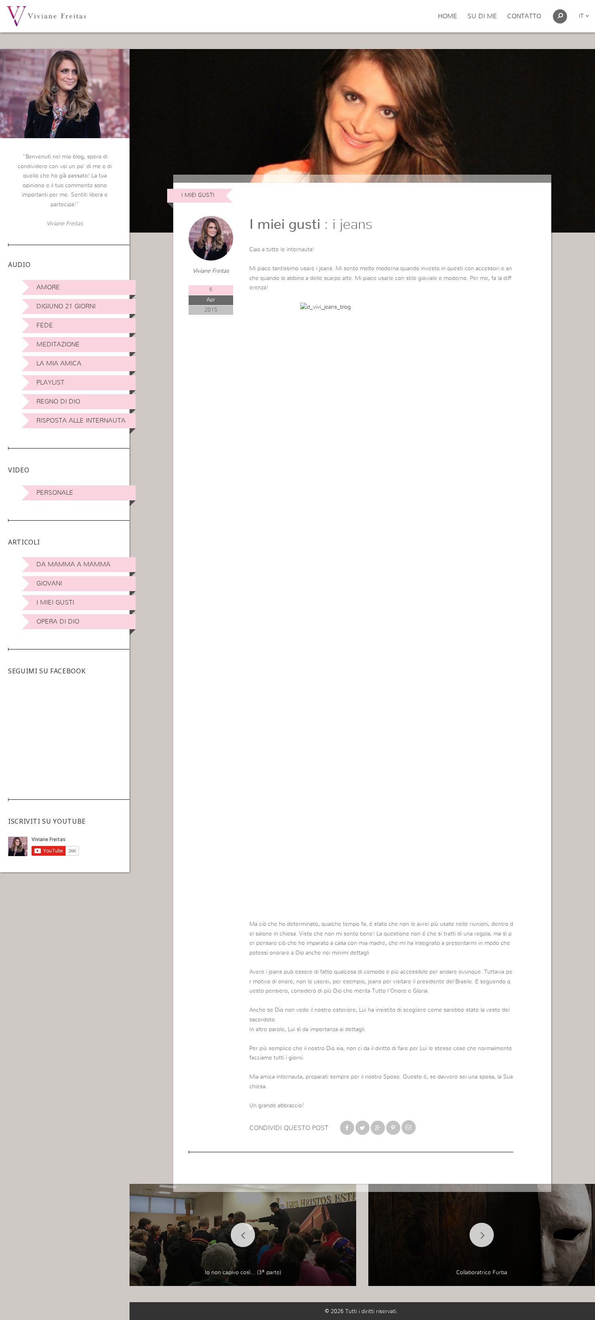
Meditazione (58, 344)
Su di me (482, 16)
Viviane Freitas (211, 271)
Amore (48, 287)
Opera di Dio (57, 621)
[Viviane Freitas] (46, 16)
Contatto (524, 16)
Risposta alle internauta (80, 420)
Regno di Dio (58, 401)
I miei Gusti (55, 602)
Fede (44, 325)
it (582, 16)
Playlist (50, 382)
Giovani (49, 583)
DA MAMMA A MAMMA (73, 564)
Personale (54, 492)
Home (447, 16)
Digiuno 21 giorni (66, 306)
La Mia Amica (58, 363)
